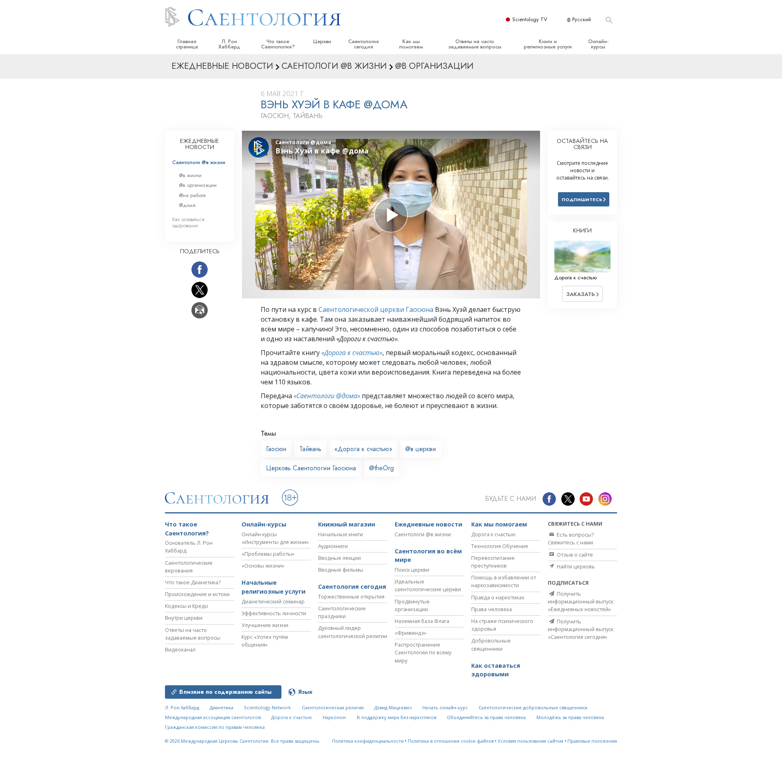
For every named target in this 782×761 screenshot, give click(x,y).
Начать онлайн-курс (445, 707)
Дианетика (221, 707)
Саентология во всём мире (428, 555)
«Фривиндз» (410, 632)
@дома (187, 205)
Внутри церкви (183, 617)
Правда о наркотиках (498, 597)
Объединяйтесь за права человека (486, 717)
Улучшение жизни (265, 625)
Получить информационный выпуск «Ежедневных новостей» (580, 601)
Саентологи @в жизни (198, 162)
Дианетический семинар (273, 601)
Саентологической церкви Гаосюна (376, 309)
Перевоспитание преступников (493, 561)
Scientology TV (529, 19)
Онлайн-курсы (598, 43)
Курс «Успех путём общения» (265, 640)
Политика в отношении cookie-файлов (451, 741)
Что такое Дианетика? (193, 582)
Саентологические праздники (342, 612)
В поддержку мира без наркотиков (396, 717)
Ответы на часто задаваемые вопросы (474, 43)
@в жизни (190, 175)
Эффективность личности (274, 613)
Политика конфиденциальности (368, 741)
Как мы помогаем (411, 43)
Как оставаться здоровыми (188, 222)
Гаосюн (276, 449)
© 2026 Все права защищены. (243, 741)
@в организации (198, 185)
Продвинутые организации (412, 605)
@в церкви (420, 449)
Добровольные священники (491, 644)
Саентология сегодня (363, 43)
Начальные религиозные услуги (273, 587)
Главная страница (187, 43)
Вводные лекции (339, 557)
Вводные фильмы (340, 569)
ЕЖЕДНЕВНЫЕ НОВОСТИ (199, 144)
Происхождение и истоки (197, 594)
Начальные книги (340, 534)
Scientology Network (267, 707)
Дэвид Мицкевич (393, 707)
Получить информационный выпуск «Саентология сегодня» (580, 629)
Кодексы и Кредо (186, 606)
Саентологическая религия (333, 707)
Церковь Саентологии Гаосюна (311, 468)
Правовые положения (592, 741)
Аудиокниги (333, 546)
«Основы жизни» (263, 565)
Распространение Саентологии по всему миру (423, 652)
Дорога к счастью (493, 534)
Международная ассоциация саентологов (213, 717)
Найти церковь (575, 566)
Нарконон (334, 717)
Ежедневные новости (428, 524)
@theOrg (381, 468)
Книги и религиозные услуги (548, 43)
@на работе (192, 195)
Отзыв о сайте (574, 554)
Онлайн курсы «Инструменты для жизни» (275, 538)
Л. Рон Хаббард (229, 43)
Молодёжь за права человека (570, 717)
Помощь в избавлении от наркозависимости (503, 581)
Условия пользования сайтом (530, 741)
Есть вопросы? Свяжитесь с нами (571, 538)
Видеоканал (180, 649)
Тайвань (310, 449)
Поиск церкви (412, 569)
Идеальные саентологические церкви (428, 585)
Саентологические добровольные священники (533, 707)
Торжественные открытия (351, 596)
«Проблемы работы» (268, 553)
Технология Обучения (499, 546)
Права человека (491, 609)
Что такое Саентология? (278, 43)
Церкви (322, 41)
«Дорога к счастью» (351, 352)
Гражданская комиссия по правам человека (215, 727)
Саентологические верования (189, 566)
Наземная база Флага (422, 621)
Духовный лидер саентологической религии (352, 631)
